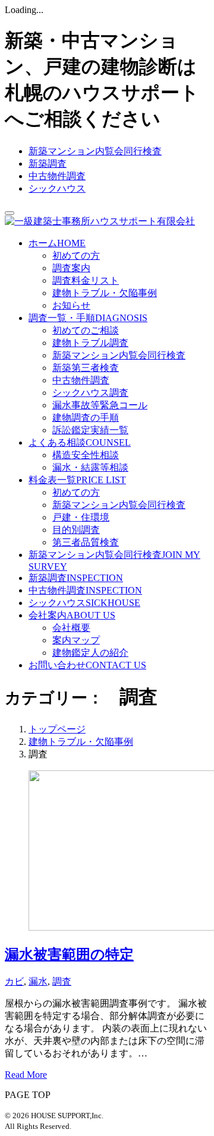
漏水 (38, 981)
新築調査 (48, 163)
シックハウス (57, 188)
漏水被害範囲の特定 (69, 954)
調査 (61, 981)
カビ (14, 981)
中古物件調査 (57, 176)
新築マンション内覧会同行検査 (95, 151)
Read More (26, 1075)
